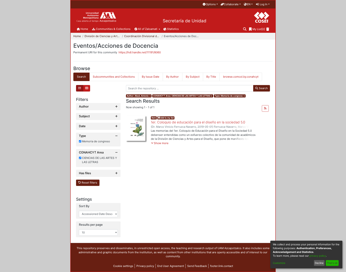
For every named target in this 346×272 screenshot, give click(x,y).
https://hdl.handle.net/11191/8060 (140, 52)
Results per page (91, 224)
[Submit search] (245, 29)
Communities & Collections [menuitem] (113, 29)
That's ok (332, 262)
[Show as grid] (86, 88)
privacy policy (317, 255)
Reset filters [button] (89, 182)
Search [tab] (81, 76)
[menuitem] (210, 4)
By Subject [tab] (192, 76)
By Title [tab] (211, 76)
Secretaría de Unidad (184, 21)
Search (263, 88)
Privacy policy (145, 266)
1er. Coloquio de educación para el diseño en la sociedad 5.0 (198, 122)
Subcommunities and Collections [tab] (114, 76)
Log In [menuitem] (263, 4)
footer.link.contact (221, 266)
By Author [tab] (172, 76)
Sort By (84, 206)
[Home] (96, 17)
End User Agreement (170, 266)
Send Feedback (197, 266)
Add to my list (167, 118)
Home (77, 36)
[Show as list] (79, 88)
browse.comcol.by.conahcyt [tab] (240, 76)
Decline (319, 262)
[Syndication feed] (265, 108)
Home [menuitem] (84, 29)
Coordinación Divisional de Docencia (142, 36)
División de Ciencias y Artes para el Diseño (103, 36)
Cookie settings (123, 266)
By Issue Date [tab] (150, 76)
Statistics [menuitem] (173, 29)
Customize (279, 262)
